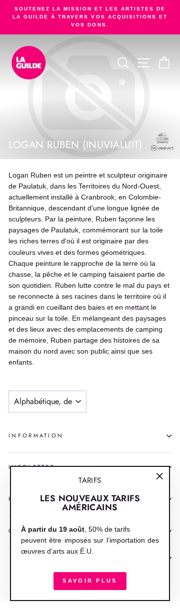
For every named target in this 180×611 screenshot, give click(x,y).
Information (36, 435)
